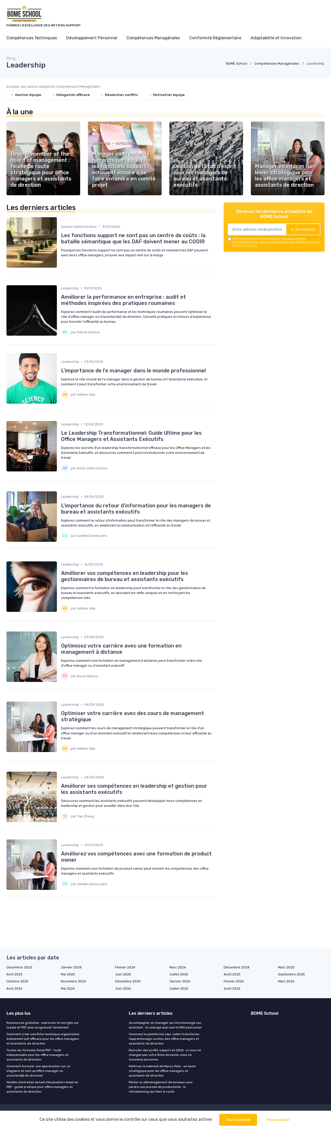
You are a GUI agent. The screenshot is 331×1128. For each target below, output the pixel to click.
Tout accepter (238, 1119)
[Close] (259, 549)
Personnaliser (278, 1119)
